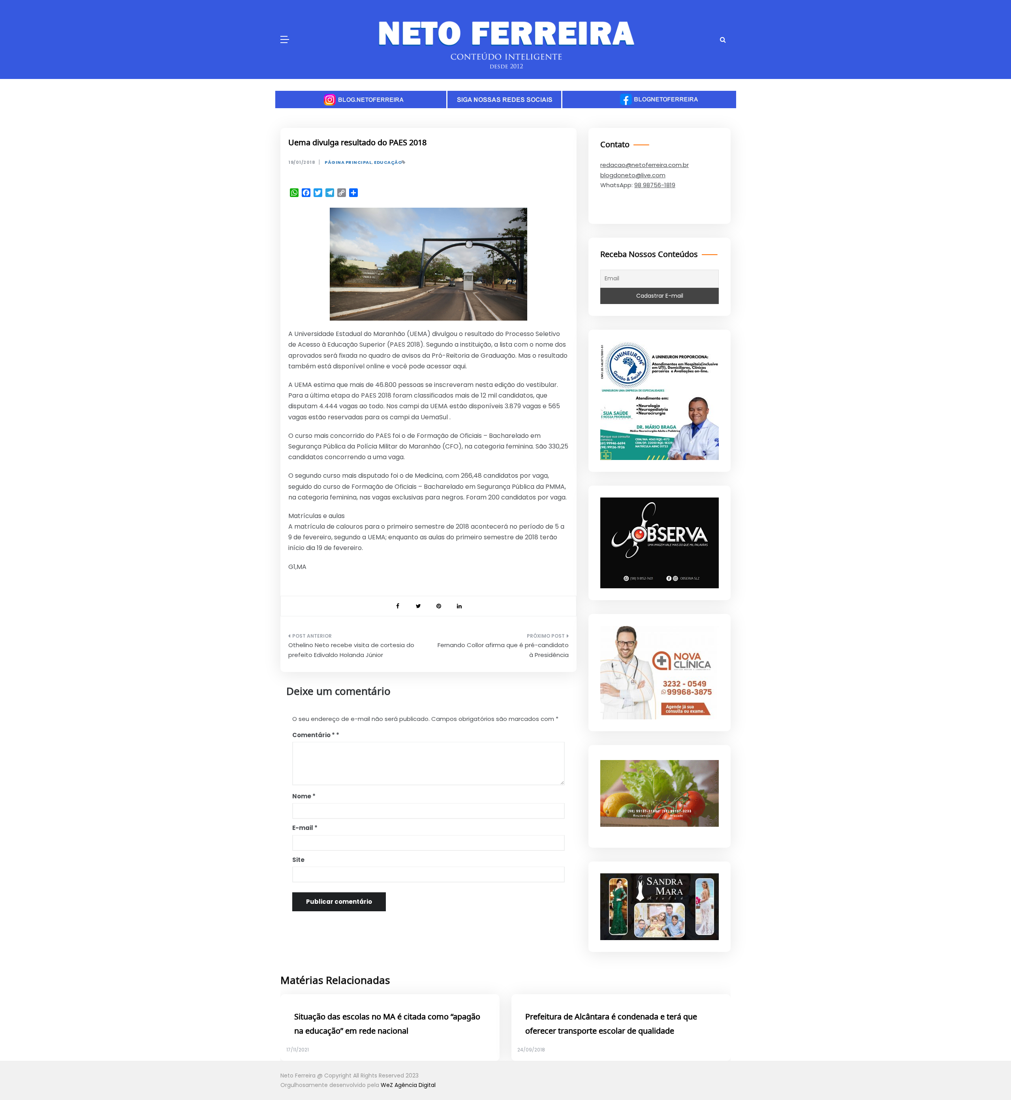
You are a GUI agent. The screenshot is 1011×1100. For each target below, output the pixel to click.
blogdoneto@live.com (632, 175)
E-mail (305, 828)
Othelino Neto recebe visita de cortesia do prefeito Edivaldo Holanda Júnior (351, 650)
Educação (388, 162)
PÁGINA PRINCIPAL (348, 162)
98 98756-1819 (654, 185)
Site (298, 860)
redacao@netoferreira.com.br (644, 165)
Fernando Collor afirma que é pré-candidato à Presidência (503, 650)
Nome (304, 796)
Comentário (313, 735)
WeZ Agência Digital (408, 1085)
